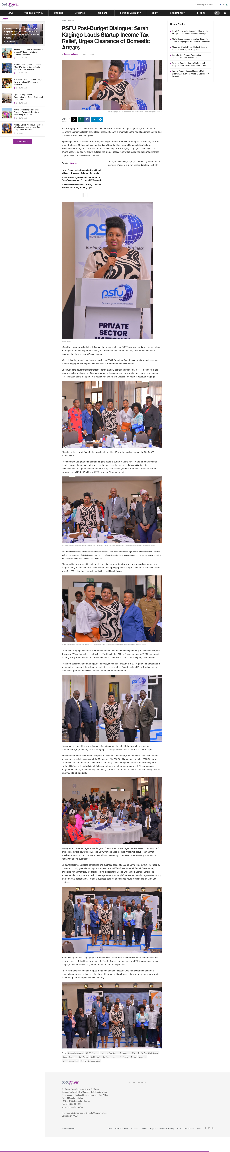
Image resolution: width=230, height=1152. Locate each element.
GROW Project (92, 1053)
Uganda (142, 1057)
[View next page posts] (85, 195)
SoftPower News (110, 1057)
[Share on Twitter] (74, 119)
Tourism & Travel (33, 13)
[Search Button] (225, 13)
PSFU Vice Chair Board (148, 1053)
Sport (155, 13)
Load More (22, 141)
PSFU (132, 1053)
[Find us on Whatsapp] (227, 4)
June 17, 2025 (88, 54)
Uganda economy (70, 1061)
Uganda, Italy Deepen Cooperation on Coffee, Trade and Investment (28, 97)
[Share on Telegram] (100, 119)
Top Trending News (128, 1057)
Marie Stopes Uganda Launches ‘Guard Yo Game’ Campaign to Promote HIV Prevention (27, 67)
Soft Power (83, 1057)
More (202, 13)
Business (58, 13)
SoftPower (95, 1057)
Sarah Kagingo (69, 1057)
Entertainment (177, 13)
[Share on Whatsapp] (81, 119)
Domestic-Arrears (75, 1053)
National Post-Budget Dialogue (114, 1053)
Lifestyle (80, 13)
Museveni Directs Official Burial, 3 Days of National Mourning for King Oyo (28, 82)
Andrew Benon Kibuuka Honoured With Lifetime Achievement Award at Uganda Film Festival (28, 127)
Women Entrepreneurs (90, 1061)
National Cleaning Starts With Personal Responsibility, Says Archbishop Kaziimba (26, 112)
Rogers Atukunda (71, 54)
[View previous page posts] (81, 195)
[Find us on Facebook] (220, 4)
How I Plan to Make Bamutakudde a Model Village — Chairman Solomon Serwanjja (28, 52)
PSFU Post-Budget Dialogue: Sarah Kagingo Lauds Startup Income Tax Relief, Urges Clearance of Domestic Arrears (21, 33)
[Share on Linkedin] (94, 119)
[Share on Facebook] (87, 119)
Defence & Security (130, 13)
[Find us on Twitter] (224, 4)
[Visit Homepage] (10, 5)
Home (64, 20)
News (10, 13)
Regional (102, 13)
